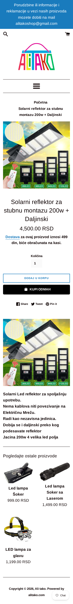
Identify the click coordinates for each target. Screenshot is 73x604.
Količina (36, 256)
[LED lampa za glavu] (18, 529)
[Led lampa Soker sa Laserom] (55, 471)
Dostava (12, 237)
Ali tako (40, 588)
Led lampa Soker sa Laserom (54, 492)
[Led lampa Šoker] (18, 472)
